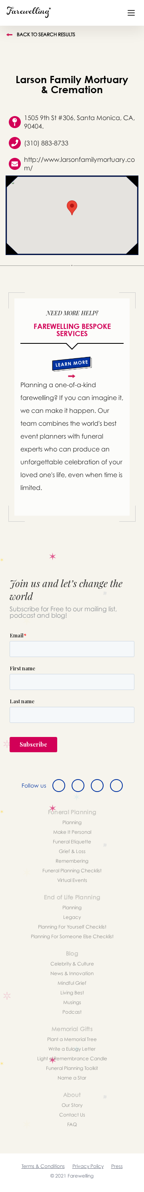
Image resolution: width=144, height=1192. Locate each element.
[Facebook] (58, 785)
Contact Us (72, 1115)
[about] (72, 367)
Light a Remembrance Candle (72, 1058)
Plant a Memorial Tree (72, 1039)
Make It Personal (72, 832)
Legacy (72, 917)
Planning (72, 822)
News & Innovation (72, 973)
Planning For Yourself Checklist (72, 927)
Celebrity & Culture (72, 964)
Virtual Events (72, 880)
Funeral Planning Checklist (72, 870)
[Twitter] (78, 785)
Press (117, 1166)
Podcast (72, 1012)
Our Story (72, 1105)
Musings (72, 1002)
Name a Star (72, 1078)
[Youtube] (116, 785)
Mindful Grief (72, 983)
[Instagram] (97, 785)
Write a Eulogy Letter (72, 1049)
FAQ (72, 1124)
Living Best (72, 993)
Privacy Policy (88, 1166)
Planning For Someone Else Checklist (72, 936)
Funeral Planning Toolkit (72, 1068)
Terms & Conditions (43, 1166)
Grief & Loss (72, 851)
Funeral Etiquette (72, 842)
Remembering (72, 861)
